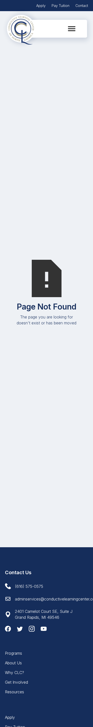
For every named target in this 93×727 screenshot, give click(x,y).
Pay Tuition (60, 5)
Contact (81, 5)
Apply (41, 5)
